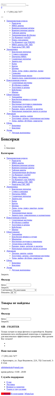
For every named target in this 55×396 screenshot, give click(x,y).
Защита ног (17, 61)
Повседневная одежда (16, 80)
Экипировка (12, 49)
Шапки (15, 92)
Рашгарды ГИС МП (21, 47)
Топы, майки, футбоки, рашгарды (27, 121)
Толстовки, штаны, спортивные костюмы (31, 118)
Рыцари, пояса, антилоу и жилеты (27, 109)
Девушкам (11, 113)
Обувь (9, 123)
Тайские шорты (19, 33)
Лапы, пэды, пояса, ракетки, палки (27, 71)
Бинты (15, 66)
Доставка (10, 384)
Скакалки (16, 73)
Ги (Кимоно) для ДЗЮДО (23, 42)
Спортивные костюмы (22, 83)
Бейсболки (16, 90)
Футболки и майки (20, 85)
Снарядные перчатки (21, 59)
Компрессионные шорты (23, 30)
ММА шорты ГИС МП (22, 44)
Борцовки (16, 125)
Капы (14, 64)
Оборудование (13, 94)
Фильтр (7, 394)
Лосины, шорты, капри (22, 116)
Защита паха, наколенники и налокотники (31, 78)
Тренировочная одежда (17, 21)
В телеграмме (17, 394)
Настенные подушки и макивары (27, 104)
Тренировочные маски (22, 75)
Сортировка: (7, 290)
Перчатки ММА (19, 56)
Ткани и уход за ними (16, 389)
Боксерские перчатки (21, 52)
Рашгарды (16, 23)
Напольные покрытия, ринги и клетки (29, 111)
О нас (9, 382)
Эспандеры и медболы (22, 106)
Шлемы (15, 68)
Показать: (5, 292)
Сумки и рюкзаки (20, 54)
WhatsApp (29, 394)
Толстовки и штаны (21, 87)
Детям (9, 130)
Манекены (16, 102)
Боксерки (16, 128)
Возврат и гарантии (15, 387)
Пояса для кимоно (20, 40)
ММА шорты (18, 25)
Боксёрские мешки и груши (24, 99)
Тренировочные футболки (24, 35)
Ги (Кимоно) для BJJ (21, 37)
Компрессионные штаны (23, 28)
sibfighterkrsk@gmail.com (12, 367)
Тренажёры (17, 97)
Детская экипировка (21, 133)
